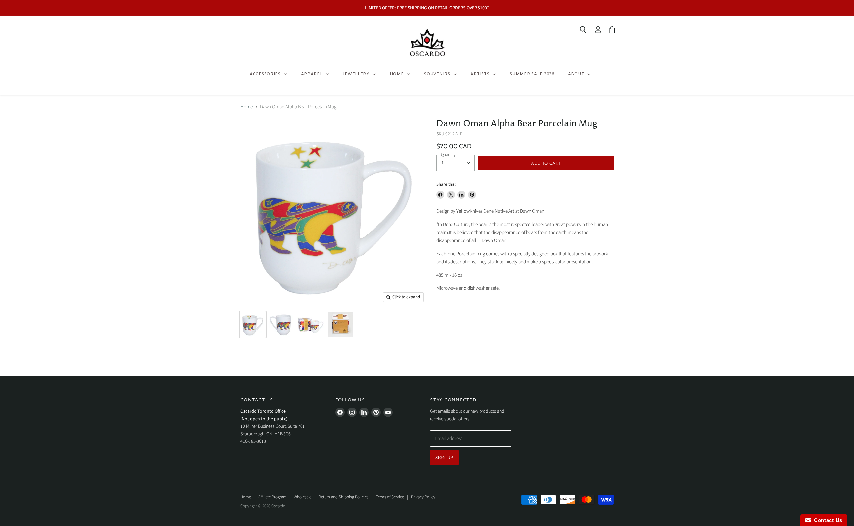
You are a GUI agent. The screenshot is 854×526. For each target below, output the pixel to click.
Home (246, 107)
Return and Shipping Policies (343, 497)
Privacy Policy (423, 497)
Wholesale (302, 497)
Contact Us (826, 520)
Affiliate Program (272, 497)
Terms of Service (390, 497)
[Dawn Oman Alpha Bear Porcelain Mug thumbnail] (253, 324)
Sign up (444, 457)
